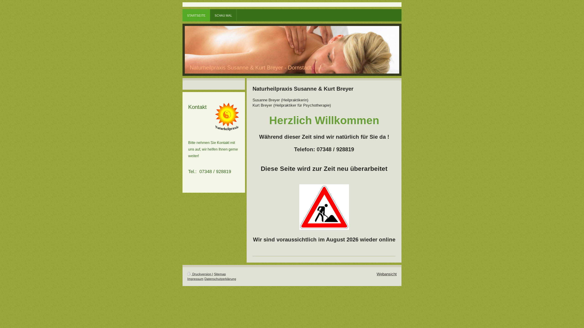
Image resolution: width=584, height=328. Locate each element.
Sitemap (220, 274)
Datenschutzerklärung (220, 279)
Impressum (195, 279)
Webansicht (387, 274)
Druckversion (201, 274)
